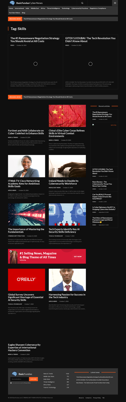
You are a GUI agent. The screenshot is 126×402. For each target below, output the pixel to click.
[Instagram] (95, 3)
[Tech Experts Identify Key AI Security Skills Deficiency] (67, 214)
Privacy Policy (27, 383)
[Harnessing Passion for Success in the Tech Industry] (67, 280)
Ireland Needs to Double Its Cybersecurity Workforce (63, 182)
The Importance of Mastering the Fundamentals (26, 230)
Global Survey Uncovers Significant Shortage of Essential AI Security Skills (25, 297)
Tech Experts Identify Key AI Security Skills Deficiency (64, 230)
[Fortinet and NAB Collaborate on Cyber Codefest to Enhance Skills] (26, 116)
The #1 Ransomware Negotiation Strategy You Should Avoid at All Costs (48, 19)
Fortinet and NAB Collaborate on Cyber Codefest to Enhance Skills (26, 132)
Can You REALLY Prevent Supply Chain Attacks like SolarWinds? (101, 197)
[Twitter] (104, 3)
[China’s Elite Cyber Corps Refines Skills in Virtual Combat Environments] (67, 116)
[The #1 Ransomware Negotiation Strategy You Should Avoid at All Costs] (35, 64)
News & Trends (13, 137)
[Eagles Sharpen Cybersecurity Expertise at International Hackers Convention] (26, 330)
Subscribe (33, 379)
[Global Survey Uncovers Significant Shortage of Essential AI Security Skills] (26, 280)
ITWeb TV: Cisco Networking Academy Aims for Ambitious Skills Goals (24, 183)
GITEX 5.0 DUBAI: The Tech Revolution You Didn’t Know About (90, 40)
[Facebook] (91, 3)
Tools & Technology (56, 236)
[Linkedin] (99, 3)
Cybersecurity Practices (16, 236)
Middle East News (55, 187)
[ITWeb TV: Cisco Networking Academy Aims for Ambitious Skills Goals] (26, 166)
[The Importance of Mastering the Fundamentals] (26, 214)
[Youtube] (108, 3)
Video (12, 45)
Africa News (12, 190)
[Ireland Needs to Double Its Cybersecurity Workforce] (67, 166)
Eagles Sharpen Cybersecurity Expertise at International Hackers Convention (24, 347)
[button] (82, 3)
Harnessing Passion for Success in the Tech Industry (67, 296)
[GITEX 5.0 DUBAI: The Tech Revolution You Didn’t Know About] (90, 64)
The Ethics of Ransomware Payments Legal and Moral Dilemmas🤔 (102, 220)
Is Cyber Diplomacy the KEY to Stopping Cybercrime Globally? (103, 208)
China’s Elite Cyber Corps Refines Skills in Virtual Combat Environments (67, 133)
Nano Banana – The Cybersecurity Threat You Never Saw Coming (102, 184)
